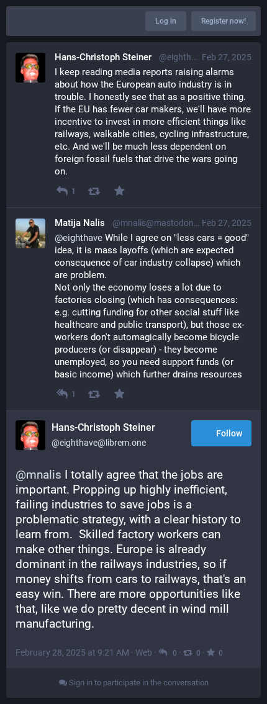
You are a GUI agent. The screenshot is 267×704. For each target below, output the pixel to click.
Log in (165, 21)
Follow (229, 433)
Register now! (223, 21)
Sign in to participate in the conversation (138, 682)
